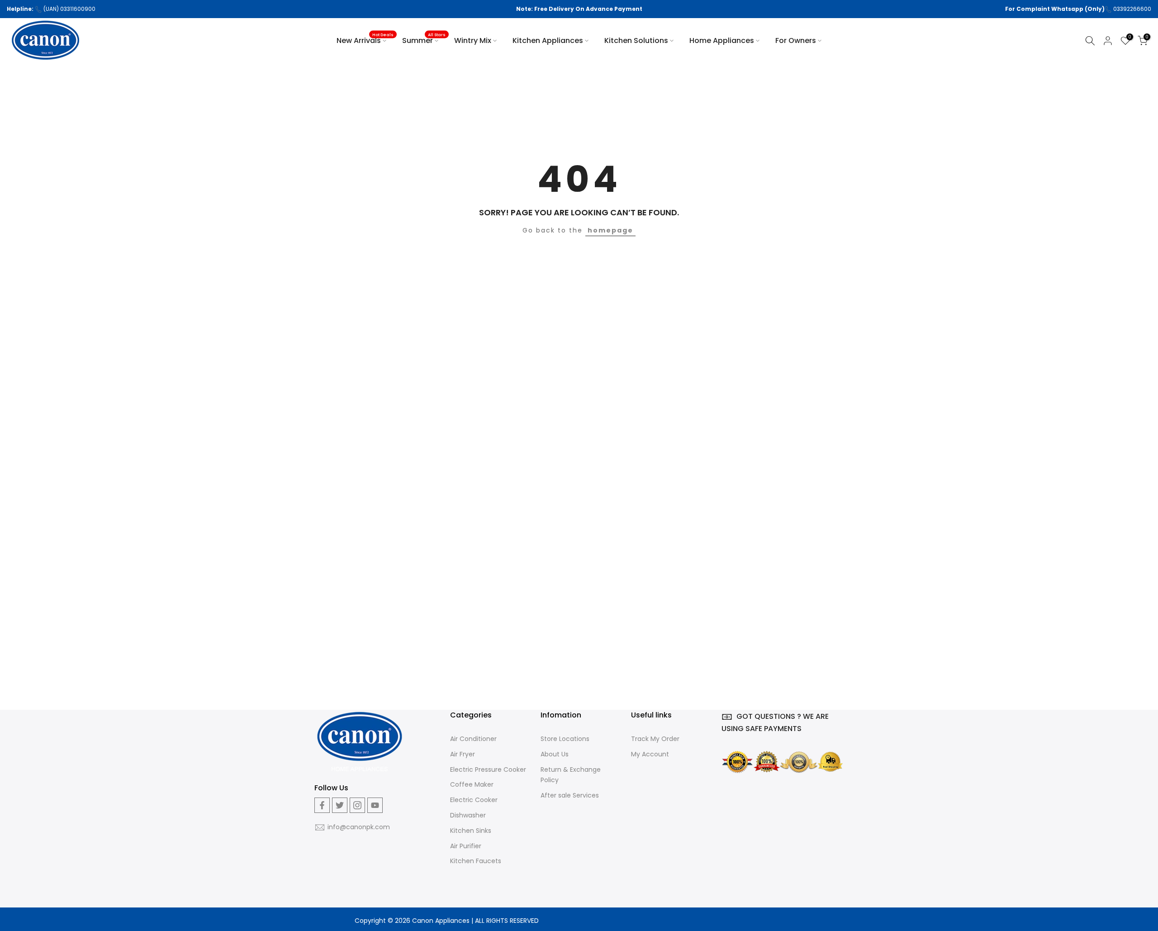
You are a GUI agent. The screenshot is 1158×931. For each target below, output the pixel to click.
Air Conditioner (473, 738)
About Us (555, 754)
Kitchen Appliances (548, 40)
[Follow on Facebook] (322, 805)
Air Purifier (465, 845)
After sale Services (570, 795)
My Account (650, 754)
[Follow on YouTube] (375, 805)
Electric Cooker (474, 799)
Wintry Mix (472, 40)
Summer (424, 40)
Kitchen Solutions (636, 40)
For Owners (795, 40)
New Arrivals (365, 40)
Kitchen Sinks (470, 830)
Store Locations (565, 738)
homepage (610, 230)
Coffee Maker (472, 784)
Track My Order (655, 738)
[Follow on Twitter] (339, 805)
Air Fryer (462, 754)
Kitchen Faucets (475, 860)
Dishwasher (468, 815)
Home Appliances (721, 40)
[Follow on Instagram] (357, 805)
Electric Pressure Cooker (488, 769)
